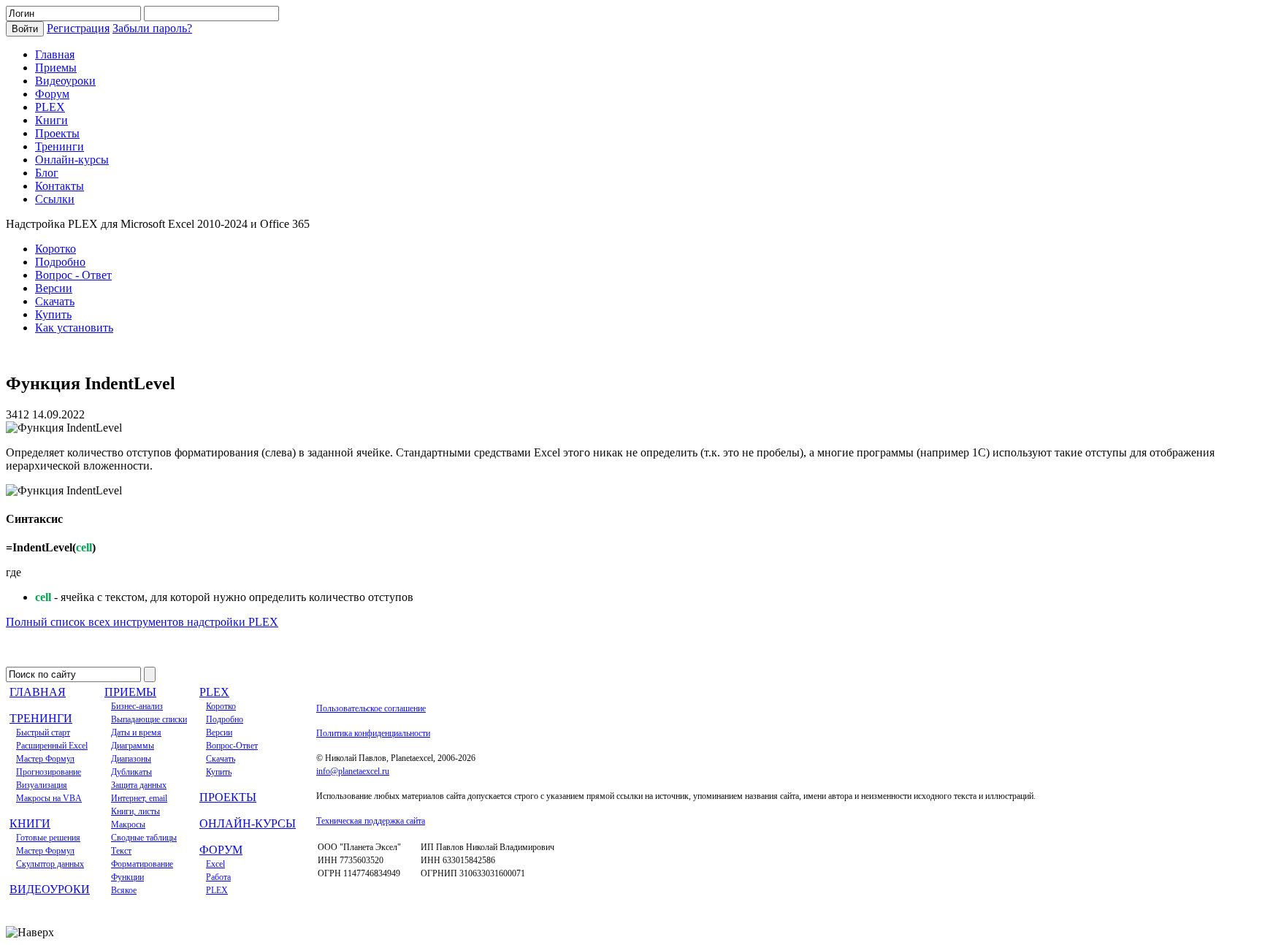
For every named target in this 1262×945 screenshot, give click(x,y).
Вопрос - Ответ (73, 275)
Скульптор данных (50, 864)
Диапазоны (131, 759)
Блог (46, 173)
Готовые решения (48, 838)
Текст (121, 851)
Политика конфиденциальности (373, 733)
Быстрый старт (43, 732)
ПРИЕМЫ (130, 692)
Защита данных (139, 785)
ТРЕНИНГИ (40, 718)
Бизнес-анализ (137, 706)
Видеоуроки (65, 80)
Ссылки (54, 199)
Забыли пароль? (152, 28)
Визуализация (41, 785)
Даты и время (136, 732)
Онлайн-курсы (72, 159)
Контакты (59, 186)
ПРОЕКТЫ (227, 797)
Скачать (54, 301)
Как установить (74, 327)
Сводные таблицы (144, 838)
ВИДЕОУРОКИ (49, 889)
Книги (51, 120)
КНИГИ (29, 823)
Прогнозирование (48, 772)
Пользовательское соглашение (371, 708)
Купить (53, 314)
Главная (54, 54)
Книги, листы (135, 811)
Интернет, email (139, 798)
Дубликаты (131, 772)
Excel (215, 864)
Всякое (124, 890)
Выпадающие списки (149, 719)
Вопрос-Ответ (232, 746)
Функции (127, 877)
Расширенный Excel (52, 746)
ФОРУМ (220, 849)
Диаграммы (132, 746)
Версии (53, 288)
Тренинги (59, 146)
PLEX (50, 107)
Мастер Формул (45, 759)
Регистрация (78, 28)
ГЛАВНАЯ (37, 692)
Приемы (56, 67)
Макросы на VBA (49, 798)
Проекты (57, 133)
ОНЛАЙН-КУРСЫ (247, 823)
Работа (218, 877)
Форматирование (142, 864)
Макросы (128, 824)
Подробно (60, 262)
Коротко (55, 248)
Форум (52, 94)
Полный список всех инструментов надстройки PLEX (142, 622)
